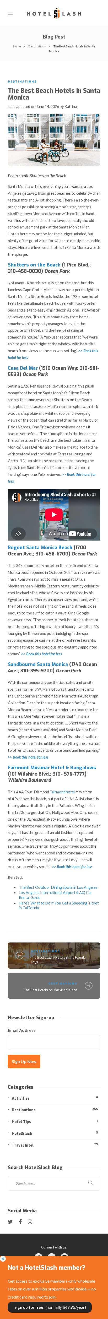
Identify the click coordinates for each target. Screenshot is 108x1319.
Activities (55, 1098)
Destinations (37, 46)
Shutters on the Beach (34, 265)
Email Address (22, 1030)
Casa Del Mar (23, 368)
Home (17, 46)
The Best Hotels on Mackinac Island (50, 990)
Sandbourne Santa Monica (38, 664)
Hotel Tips (55, 1121)
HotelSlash (55, 1133)
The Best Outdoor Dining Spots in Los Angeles (58, 887)
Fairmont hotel (62, 792)
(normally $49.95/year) (50, 1307)
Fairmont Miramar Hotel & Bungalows (52, 768)
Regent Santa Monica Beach (40, 547)
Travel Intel (55, 1145)
